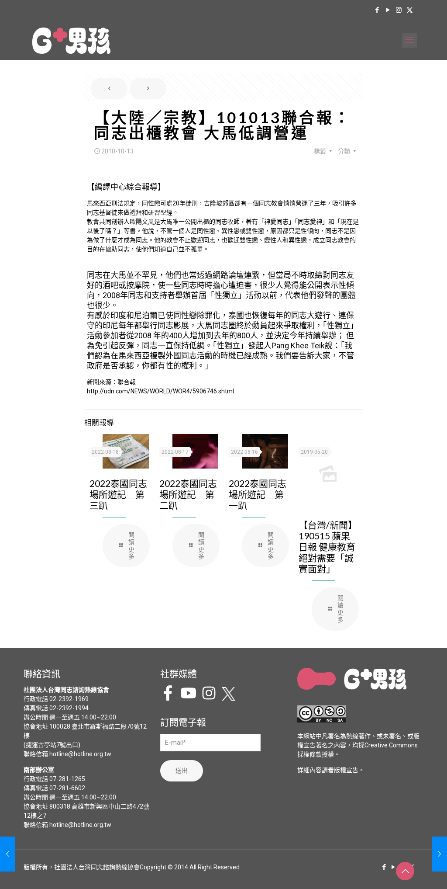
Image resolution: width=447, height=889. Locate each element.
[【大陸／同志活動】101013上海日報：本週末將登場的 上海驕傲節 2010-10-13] (7, 854)
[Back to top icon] (405, 871)
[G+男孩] (71, 40)
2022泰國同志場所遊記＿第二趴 (188, 494)
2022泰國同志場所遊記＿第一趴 (257, 494)
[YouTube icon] (388, 10)
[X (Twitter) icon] (409, 10)
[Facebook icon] (377, 10)
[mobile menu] (409, 40)
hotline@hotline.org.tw (80, 753)
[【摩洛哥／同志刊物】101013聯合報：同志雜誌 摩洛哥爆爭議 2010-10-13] (439, 854)
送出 (181, 770)
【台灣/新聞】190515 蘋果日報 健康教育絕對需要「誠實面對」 (328, 546)
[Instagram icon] (398, 10)
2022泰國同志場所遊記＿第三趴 (118, 494)
